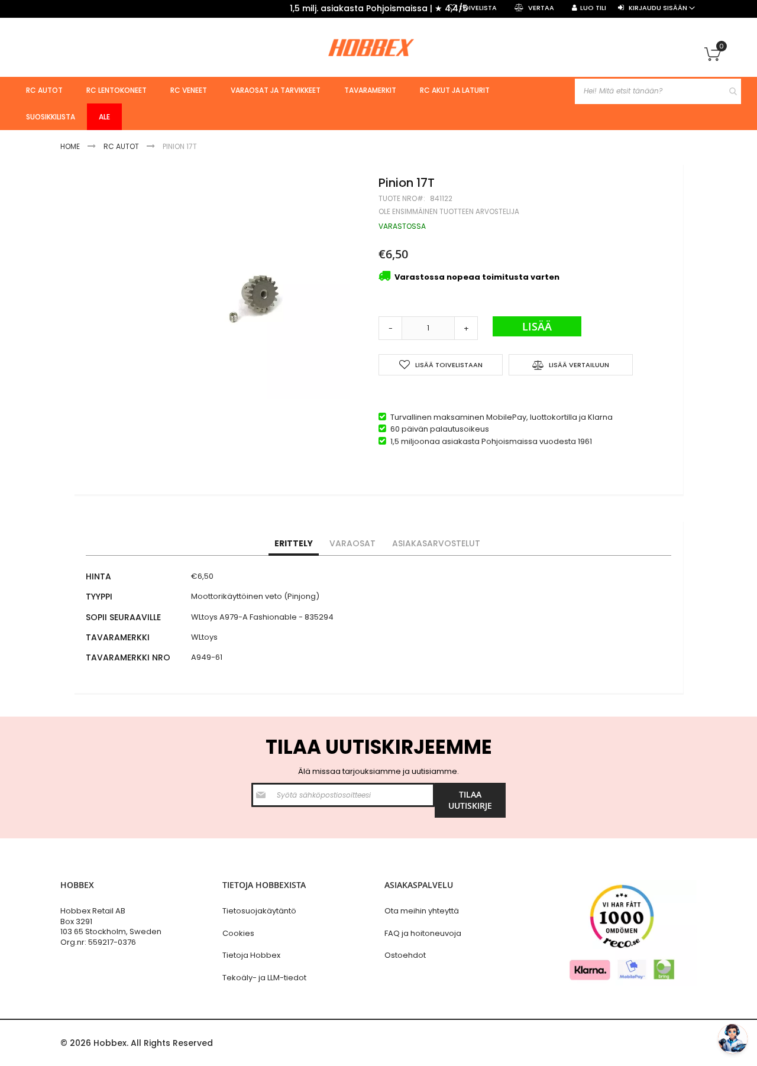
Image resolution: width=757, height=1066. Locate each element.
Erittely (293, 543)
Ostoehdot (405, 955)
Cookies (238, 933)
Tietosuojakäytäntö (259, 910)
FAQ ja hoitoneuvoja (422, 933)
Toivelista (478, 8)
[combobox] (658, 91)
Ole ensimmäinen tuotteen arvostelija (448, 211)
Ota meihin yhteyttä (421, 910)
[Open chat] (733, 1039)
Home (70, 146)
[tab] (293, 544)
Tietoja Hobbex (251, 955)
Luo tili (593, 8)
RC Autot (121, 146)
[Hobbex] (378, 47)
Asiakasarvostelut (436, 543)
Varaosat (352, 543)
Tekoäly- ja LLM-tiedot (264, 977)
